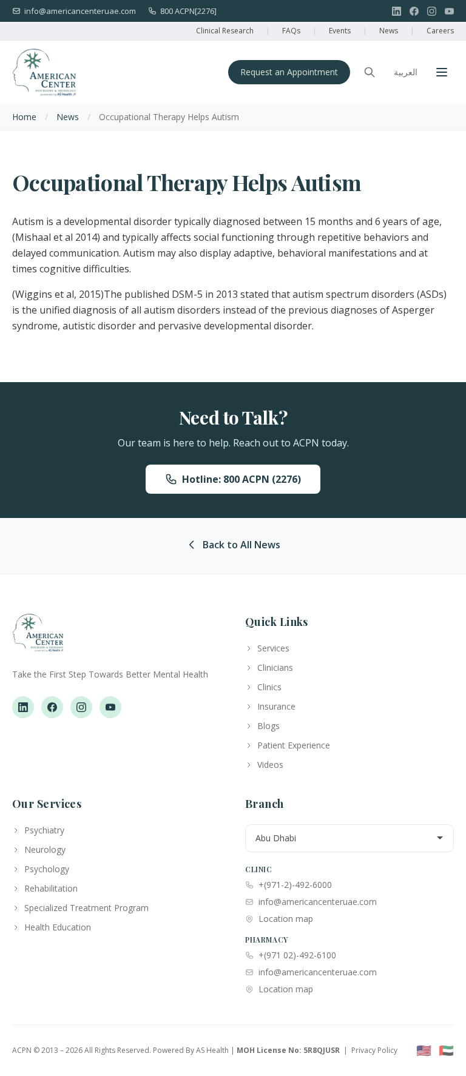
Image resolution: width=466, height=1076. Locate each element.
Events (340, 30)
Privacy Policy (374, 1050)
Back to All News (241, 544)
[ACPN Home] (38, 638)
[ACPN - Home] (44, 72)
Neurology (45, 849)
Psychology (46, 869)
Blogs (268, 725)
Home (24, 117)
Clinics (269, 687)
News (388, 30)
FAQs (291, 30)
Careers (440, 30)
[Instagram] (431, 11)
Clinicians (275, 667)
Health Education (57, 927)
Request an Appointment (289, 72)
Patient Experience (293, 745)
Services (273, 648)
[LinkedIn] (396, 11)
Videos (270, 764)
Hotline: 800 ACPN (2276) (241, 479)
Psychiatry (44, 830)
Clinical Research (225, 30)
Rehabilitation (51, 888)
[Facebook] (414, 11)
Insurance (276, 706)
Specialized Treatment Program (86, 907)
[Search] (369, 72)
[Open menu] (442, 72)
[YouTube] (449, 11)
